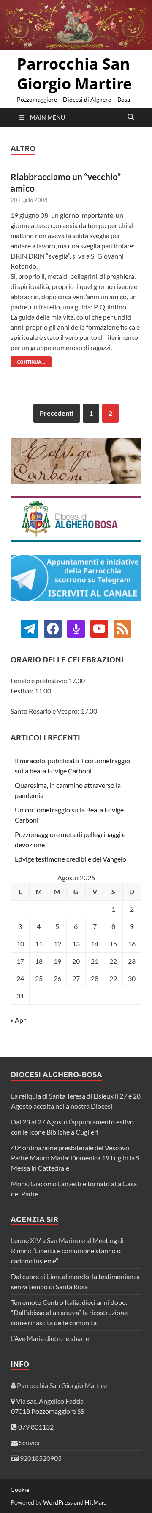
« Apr (18, 1020)
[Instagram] (99, 628)
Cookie (20, 1489)
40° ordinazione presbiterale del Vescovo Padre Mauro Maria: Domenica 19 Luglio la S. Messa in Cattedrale (76, 1157)
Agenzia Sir (34, 1219)
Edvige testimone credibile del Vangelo (70, 859)
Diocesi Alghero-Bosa (56, 1074)
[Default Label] (76, 628)
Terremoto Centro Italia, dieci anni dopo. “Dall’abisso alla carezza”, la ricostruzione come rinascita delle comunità (69, 1312)
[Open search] (131, 117)
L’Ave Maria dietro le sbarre (50, 1338)
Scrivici (28, 1442)
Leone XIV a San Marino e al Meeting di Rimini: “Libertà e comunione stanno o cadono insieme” (67, 1250)
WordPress (58, 1502)
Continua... (28, 360)
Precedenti (56, 413)
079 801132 (35, 1427)
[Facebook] (29, 628)
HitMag (95, 1502)
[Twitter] (53, 628)
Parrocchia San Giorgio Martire (74, 73)
